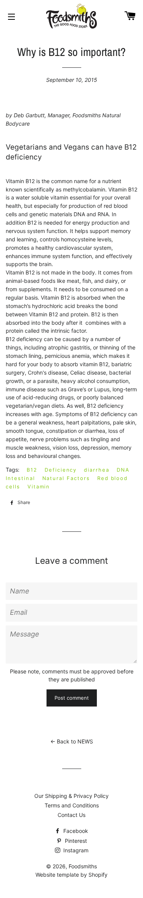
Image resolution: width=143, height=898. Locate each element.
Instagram (75, 850)
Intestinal (20, 478)
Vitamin (38, 486)
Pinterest (75, 840)
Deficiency (61, 470)
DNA (123, 470)
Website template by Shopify (71, 874)
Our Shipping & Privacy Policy (71, 796)
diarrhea (96, 470)
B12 (32, 470)
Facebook (75, 831)
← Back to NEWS (71, 741)
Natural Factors (66, 478)
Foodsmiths (83, 866)
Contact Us (71, 815)
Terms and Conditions (72, 805)
